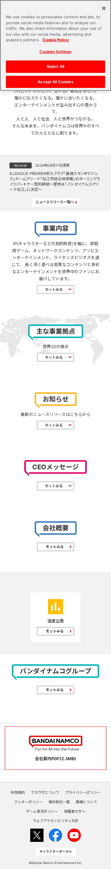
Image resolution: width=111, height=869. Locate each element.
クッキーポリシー (28, 802)
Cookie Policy (56, 39)
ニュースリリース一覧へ (55, 202)
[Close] (103, 8)
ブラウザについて (45, 792)
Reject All (55, 66)
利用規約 (18, 792)
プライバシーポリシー (83, 792)
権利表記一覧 (59, 802)
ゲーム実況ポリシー (42, 811)
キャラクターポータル (55, 851)
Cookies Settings (55, 51)
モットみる (54, 289)
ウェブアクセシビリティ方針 (55, 821)
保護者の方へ (74, 811)
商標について (86, 802)
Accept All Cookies (55, 81)
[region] (55, 45)
